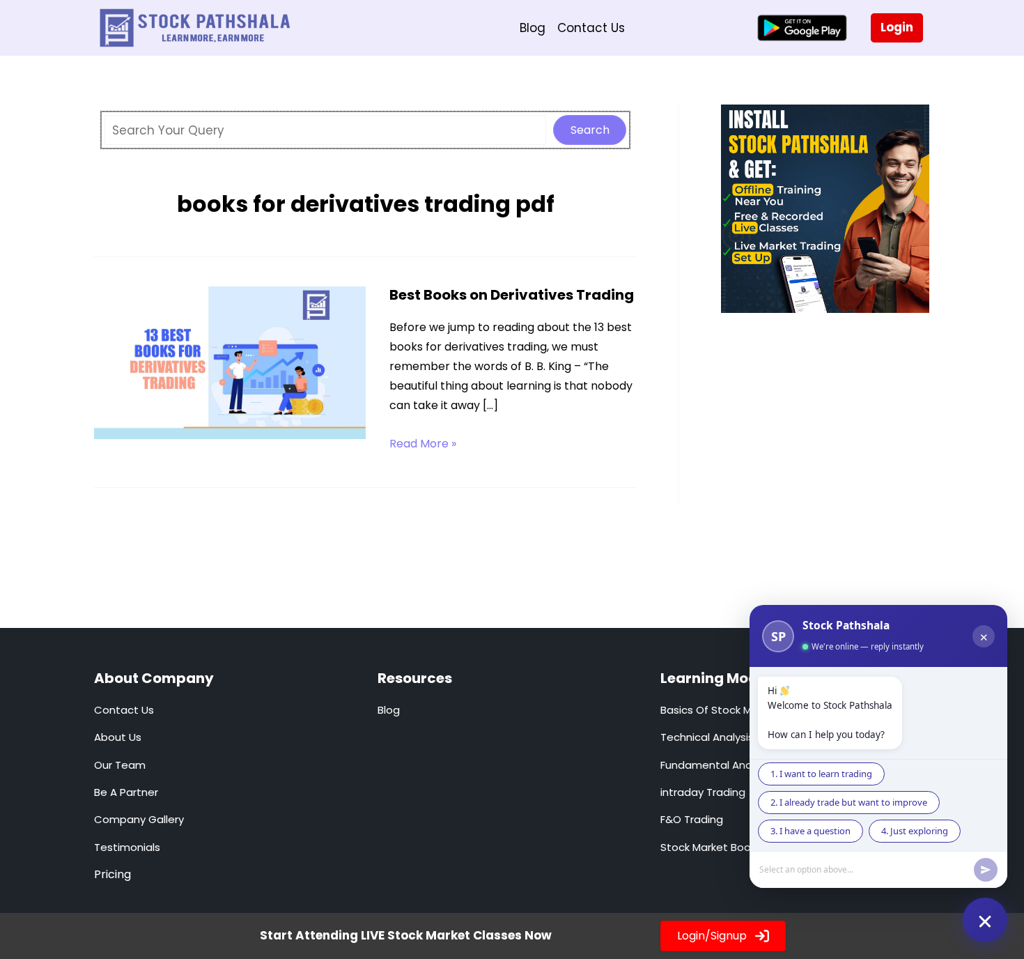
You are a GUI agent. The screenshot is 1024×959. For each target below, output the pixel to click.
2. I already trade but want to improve (848, 802)
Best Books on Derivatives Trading (511, 295)
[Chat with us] (985, 920)
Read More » (422, 444)
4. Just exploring (914, 830)
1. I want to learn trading (821, 773)
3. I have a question (810, 830)
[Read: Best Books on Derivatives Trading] (230, 361)
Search (590, 130)
